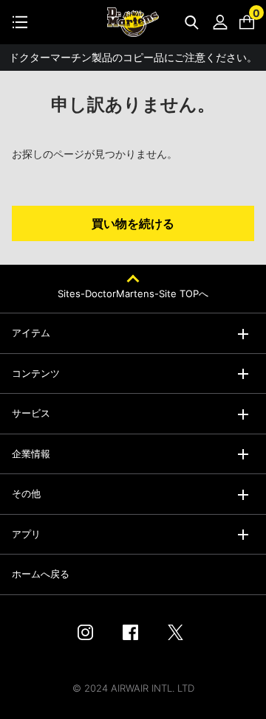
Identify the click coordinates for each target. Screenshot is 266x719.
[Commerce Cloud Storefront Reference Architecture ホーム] (133, 22)
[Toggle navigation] (20, 22)
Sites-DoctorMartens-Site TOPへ (133, 293)
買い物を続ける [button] (133, 223)
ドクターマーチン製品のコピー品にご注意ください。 (133, 57)
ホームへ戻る (40, 574)
